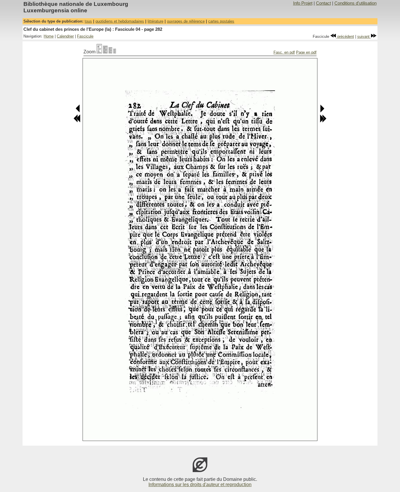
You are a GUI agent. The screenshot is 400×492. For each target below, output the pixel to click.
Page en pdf (306, 52)
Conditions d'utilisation (355, 3)
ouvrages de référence (186, 21)
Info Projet (302, 3)
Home (49, 36)
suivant (364, 36)
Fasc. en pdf (284, 52)
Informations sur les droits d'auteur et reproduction (200, 484)
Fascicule (85, 36)
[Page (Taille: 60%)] (110, 51)
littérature (155, 21)
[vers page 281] (78, 111)
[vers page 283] (321, 111)
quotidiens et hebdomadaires (119, 21)
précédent (345, 36)
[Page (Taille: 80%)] (105, 51)
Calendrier (65, 36)
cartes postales (221, 21)
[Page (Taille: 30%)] (114, 51)
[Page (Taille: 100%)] (99, 51)
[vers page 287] (323, 121)
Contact (323, 3)
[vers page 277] (77, 121)
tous (88, 21)
